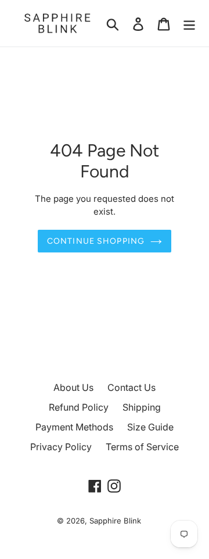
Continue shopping (96, 241)
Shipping (141, 407)
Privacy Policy (61, 447)
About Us (73, 387)
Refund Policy (79, 407)
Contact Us (131, 387)
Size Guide (150, 427)
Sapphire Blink (115, 520)
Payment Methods (74, 427)
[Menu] (189, 23)
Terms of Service (142, 447)
